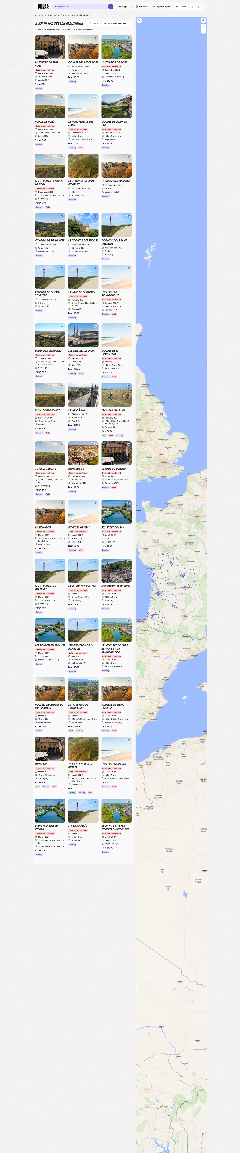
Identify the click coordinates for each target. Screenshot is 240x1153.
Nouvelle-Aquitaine (80, 15)
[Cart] (199, 6)
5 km (63, 15)
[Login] (192, 6)
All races (39, 15)
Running (52, 15)
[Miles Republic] (43, 6)
